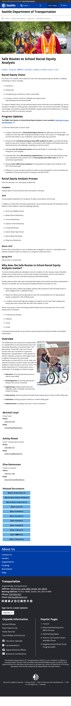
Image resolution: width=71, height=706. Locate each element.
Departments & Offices (16, 650)
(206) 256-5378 (10, 422)
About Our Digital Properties (13, 682)
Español (4, 69)
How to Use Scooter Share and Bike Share (54, 639)
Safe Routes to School (43, 18)
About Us (8, 549)
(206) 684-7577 (10, 448)
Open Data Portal (9, 628)
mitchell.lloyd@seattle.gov (13, 428)
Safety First (30, 18)
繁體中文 (20, 69)
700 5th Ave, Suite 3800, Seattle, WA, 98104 (28, 589)
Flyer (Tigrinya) (16, 530)
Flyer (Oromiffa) (16, 511)
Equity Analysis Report (16, 493)
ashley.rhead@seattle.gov (13, 454)
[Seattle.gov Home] (2, 18)
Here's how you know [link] (28, 1)
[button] (69, 1)
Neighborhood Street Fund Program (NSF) (54, 645)
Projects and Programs (18, 18)
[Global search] (41, 5)
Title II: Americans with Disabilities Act (50, 682)
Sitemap (43, 684)
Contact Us (7, 554)
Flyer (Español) (16, 521)
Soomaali (28, 69)
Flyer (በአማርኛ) (16, 507)
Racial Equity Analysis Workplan (16, 497)
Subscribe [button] (7, 613)
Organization (8, 562)
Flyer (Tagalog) (16, 525)
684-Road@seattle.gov (17, 597)
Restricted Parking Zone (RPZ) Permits (53, 629)
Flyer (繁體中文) (16, 534)
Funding (5, 565)
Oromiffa (43, 69)
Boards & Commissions (16, 654)
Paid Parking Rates (51, 634)
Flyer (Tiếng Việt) (16, 539)
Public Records (8, 631)
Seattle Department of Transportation (29, 12)
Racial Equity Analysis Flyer (16, 502)
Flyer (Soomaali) (16, 516)
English (25, 5)
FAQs (4, 572)
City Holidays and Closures (13, 635)
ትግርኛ (56, 69)
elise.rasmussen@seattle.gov (14, 480)
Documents (7, 569)
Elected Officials (9, 624)
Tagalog (36, 69)
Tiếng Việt (12, 69)
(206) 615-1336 (10, 474)
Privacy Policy (30, 682)
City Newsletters (12, 645)
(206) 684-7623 (15, 594)
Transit (46, 624)
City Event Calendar (14, 641)
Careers (5, 558)
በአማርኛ (50, 69)
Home (7, 18)
